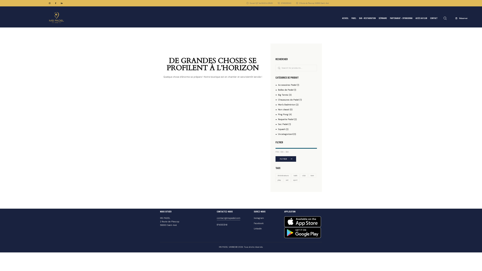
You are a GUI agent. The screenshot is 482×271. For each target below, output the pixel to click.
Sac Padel (283, 124)
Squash (281, 129)
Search (278, 68)
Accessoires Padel (287, 85)
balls (295, 176)
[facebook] (55, 3)
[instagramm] (49, 3)
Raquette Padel (285, 119)
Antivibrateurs (283, 176)
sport (295, 180)
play (279, 180)
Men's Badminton (286, 104)
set (287, 180)
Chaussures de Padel (288, 99)
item (312, 176)
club (304, 176)
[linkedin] (61, 3)
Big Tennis (283, 94)
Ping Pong (283, 114)
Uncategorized (285, 134)
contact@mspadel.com (228, 218)
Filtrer (283, 159)
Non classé (283, 109)
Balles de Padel (285, 89)
